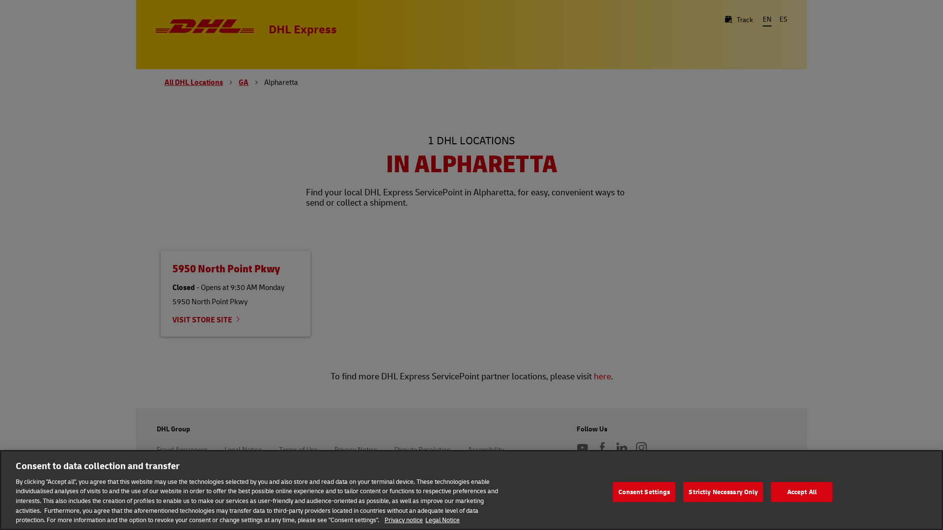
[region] (471, 490)
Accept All (802, 491)
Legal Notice (442, 519)
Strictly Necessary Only (723, 491)
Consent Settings (644, 491)
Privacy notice (404, 519)
